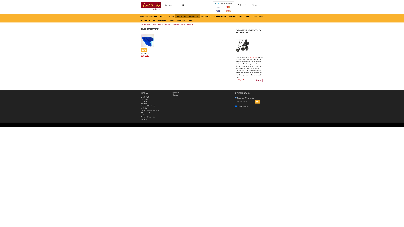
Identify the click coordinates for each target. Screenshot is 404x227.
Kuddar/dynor (206, 16)
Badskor (145, 53)
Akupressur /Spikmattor (148, 16)
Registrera (240, 98)
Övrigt (190, 20)
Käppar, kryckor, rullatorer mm (187, 16)
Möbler (247, 16)
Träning (171, 20)
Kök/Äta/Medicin (220, 16)
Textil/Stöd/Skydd (159, 20)
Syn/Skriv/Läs (145, 20)
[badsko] (147, 40)
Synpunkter (176, 93)
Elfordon (163, 16)
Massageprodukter (235, 16)
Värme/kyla (181, 20)
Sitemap (175, 95)
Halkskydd (190, 25)
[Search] (183, 5)
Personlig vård (258, 16)
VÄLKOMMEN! (145, 25)
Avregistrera (251, 98)
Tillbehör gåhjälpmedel (178, 25)
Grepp (171, 16)
